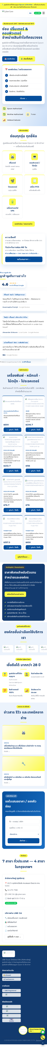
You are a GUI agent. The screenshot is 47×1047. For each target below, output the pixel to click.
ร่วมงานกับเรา (39, 1040)
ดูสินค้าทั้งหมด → (24, 557)
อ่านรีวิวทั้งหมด (26, 362)
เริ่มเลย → (23, 98)
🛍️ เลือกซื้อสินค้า (27, 59)
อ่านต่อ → (7, 751)
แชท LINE (37, 13)
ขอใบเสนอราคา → (23, 259)
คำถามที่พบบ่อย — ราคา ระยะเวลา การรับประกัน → (22, 253)
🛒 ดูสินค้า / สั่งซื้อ (12, 430)
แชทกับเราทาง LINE (11, 903)
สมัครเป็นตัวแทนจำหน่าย (15, 594)
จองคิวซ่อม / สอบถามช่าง (23, 224)
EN (30, 13)
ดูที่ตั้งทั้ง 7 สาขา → (14, 937)
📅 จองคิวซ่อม (10, 59)
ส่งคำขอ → (23, 841)
